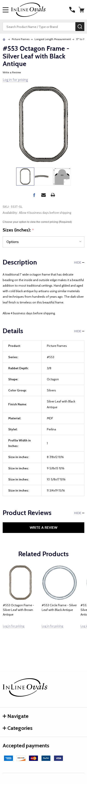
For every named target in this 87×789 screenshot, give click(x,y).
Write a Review (12, 72)
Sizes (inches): (18, 230)
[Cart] (82, 9)
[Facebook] (34, 195)
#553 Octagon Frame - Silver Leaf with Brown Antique (18, 609)
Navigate (18, 716)
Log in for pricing (15, 80)
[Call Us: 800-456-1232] (72, 9)
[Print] (53, 195)
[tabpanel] (20, 606)
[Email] (43, 195)
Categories (20, 728)
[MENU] (5, 10)
